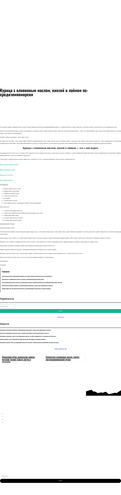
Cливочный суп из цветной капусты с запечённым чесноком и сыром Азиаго (26, 288)
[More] (65, 119)
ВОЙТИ (60, 480)
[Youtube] (110, 380)
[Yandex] (117, 373)
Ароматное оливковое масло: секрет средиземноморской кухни (23, 279)
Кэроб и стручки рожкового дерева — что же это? (14, 465)
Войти (60, 311)
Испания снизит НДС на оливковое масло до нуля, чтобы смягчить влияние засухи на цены (29, 342)
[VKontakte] (110, 373)
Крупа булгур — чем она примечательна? (12, 462)
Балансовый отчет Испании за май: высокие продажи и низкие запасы (23, 339)
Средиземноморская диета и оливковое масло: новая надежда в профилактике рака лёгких (32, 282)
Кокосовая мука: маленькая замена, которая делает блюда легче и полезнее (27, 276)
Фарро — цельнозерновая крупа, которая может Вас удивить (17, 453)
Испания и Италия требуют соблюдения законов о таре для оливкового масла (27, 285)
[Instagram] (110, 366)
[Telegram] (117, 366)
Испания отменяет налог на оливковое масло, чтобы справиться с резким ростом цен (28, 336)
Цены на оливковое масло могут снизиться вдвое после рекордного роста (24, 333)
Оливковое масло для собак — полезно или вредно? (15, 459)
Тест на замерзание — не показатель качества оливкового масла (19, 456)
